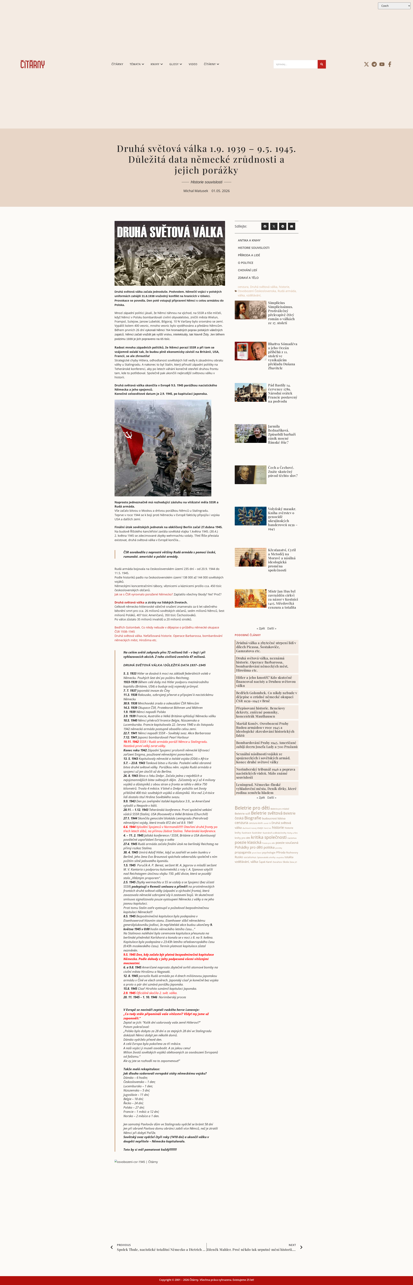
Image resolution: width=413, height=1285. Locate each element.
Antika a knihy (249, 240)
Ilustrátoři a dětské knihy (275, 832)
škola (286, 861)
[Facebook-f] (389, 64)
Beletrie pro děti (252, 808)
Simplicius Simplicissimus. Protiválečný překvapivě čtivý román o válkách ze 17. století (281, 312)
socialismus (250, 857)
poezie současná (287, 843)
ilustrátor (257, 832)
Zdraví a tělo (248, 278)
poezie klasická (248, 842)
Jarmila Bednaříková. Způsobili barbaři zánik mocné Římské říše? (282, 434)
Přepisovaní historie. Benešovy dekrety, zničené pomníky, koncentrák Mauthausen (260, 712)
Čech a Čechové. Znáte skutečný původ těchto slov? (283, 471)
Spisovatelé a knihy (266, 857)
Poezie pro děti (268, 843)
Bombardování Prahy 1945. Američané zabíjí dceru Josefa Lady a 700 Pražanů (267, 744)
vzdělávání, (253, 295)
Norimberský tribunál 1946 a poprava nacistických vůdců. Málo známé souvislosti (265, 773)
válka (241, 295)
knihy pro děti (242, 837)
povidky (278, 848)
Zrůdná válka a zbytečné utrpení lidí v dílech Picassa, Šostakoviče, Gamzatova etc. (266, 646)
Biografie (252, 818)
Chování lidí (247, 270)
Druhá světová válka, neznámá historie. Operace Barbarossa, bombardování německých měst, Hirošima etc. (262, 664)
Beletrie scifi (242, 813)
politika (269, 847)
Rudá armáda (287, 291)
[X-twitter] (366, 64)
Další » (271, 628)
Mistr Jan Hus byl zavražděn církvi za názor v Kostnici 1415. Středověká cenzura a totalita (283, 599)
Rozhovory (292, 852)
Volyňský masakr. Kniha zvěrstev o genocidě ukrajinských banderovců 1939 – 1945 (283, 518)
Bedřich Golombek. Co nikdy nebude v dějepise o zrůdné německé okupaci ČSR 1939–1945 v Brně (266, 696)
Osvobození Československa (257, 291)
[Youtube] (382, 64)
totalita (289, 857)
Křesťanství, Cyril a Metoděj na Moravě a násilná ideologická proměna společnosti (282, 560)
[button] (265, 226)
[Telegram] (374, 64)
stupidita (280, 857)
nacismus (292, 838)
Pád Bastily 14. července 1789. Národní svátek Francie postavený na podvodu (282, 393)
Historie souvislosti (206, 182)
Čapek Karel (265, 861)
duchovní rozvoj (249, 828)
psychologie (268, 852)
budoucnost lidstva (273, 818)
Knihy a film (292, 833)
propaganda (243, 852)
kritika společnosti (269, 837)
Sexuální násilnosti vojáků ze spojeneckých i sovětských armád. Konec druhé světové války (263, 758)
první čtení (256, 852)
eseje (260, 827)
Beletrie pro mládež (280, 808)
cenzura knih (256, 823)
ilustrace (246, 832)
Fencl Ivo (267, 828)
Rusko (239, 857)
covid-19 (267, 823)
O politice (245, 263)
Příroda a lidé (249, 255)
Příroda (280, 852)
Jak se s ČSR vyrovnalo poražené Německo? (144, 594)
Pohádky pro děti (249, 847)
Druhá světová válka (129, 602)
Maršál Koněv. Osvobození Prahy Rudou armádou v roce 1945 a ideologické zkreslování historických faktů (265, 729)
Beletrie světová (266, 813)
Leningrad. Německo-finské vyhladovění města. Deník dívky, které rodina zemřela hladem (266, 788)
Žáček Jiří (293, 862)
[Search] (322, 64)
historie (284, 287)
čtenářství (277, 862)
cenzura (243, 287)
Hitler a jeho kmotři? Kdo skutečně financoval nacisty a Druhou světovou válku (266, 681)
